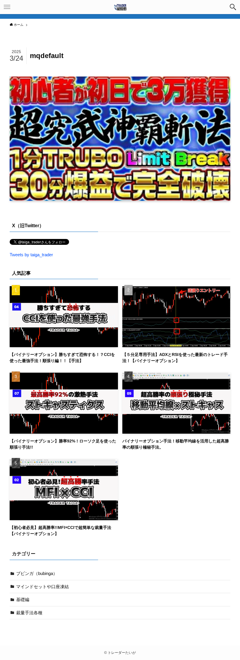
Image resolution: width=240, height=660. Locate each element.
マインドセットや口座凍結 (42, 586)
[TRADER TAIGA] (120, 7)
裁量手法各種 (29, 612)
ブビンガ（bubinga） (36, 573)
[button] (233, 7)
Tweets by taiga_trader (31, 254)
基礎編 (22, 599)
